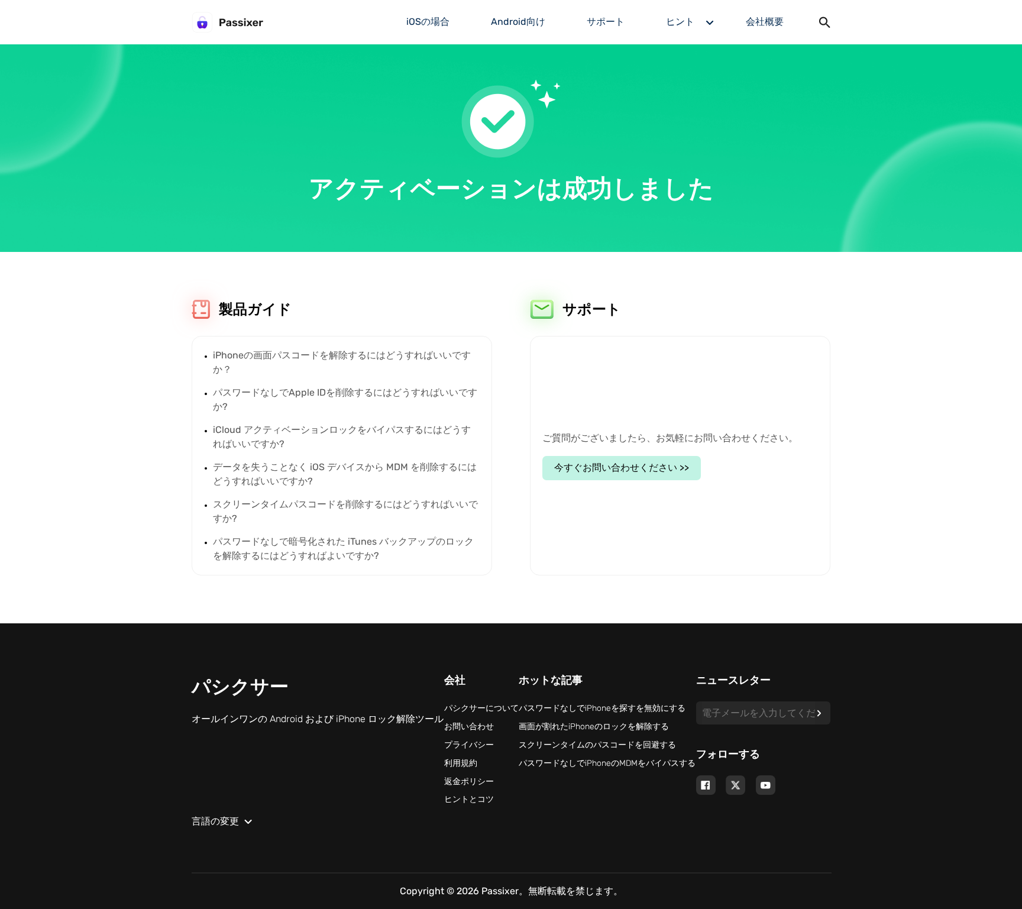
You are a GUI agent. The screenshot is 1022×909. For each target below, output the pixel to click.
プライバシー (469, 745)
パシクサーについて (481, 708)
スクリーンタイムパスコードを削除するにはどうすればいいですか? (345, 511)
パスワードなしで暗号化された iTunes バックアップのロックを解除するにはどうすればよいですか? (343, 548)
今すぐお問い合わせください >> (621, 467)
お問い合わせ (469, 727)
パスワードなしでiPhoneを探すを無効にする (602, 708)
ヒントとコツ (469, 799)
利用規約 (460, 763)
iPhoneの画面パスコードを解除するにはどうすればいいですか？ (342, 362)
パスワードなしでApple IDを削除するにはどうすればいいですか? (345, 399)
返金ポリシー (469, 782)
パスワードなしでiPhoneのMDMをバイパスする (607, 763)
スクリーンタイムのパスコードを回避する (597, 745)
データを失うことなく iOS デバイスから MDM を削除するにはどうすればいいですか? (345, 474)
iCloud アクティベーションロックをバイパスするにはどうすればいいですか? (342, 436)
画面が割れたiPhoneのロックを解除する (594, 727)
